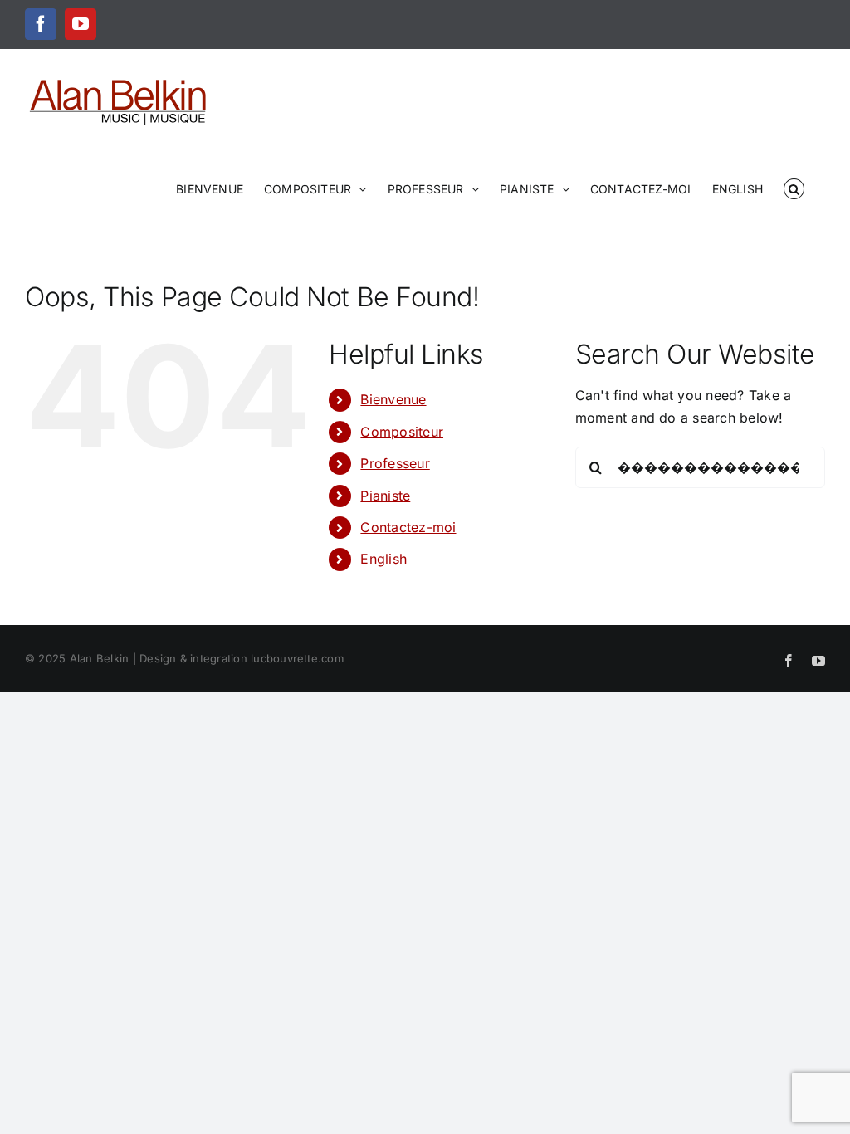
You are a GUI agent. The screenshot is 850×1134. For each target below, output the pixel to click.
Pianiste (385, 495)
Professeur (394, 463)
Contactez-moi (408, 527)
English (383, 558)
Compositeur (401, 431)
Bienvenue (393, 399)
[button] (794, 187)
